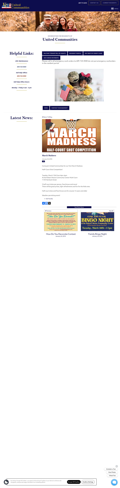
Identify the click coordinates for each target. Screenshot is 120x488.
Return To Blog (47, 117)
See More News (79, 207)
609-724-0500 (21, 67)
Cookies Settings (88, 482)
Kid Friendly (49, 199)
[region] (52, 481)
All (43, 161)
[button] (94, 3)
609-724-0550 (21, 76)
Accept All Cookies (74, 482)
